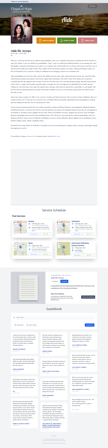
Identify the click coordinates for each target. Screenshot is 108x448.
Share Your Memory (88, 297)
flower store (56, 136)
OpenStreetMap (56, 443)
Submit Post (89, 325)
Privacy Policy (49, 440)
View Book (55, 281)
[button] (20, 225)
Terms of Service (59, 440)
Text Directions (33, 234)
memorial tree (31, 136)
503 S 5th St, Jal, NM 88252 (39, 251)
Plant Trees (45, 234)
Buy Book (64, 281)
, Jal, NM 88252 (79, 252)
